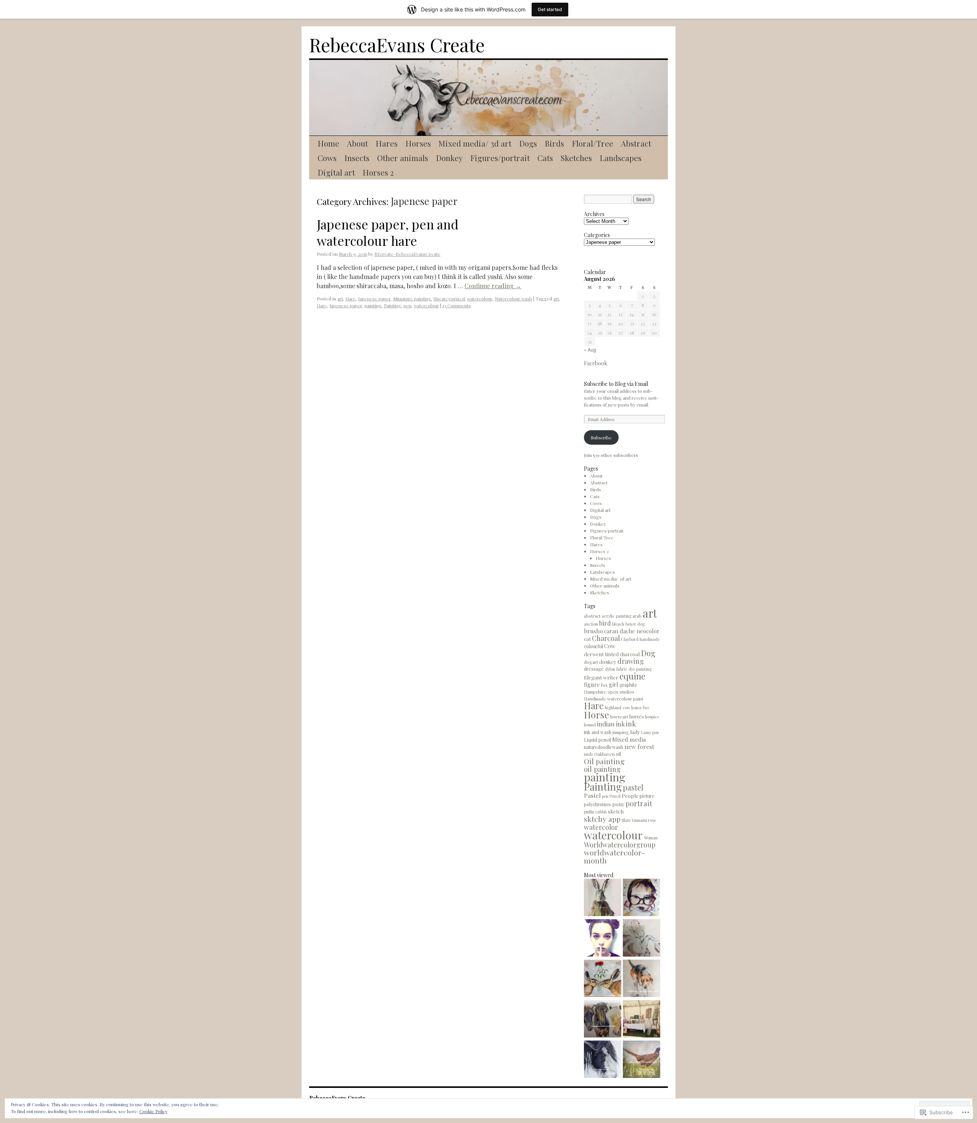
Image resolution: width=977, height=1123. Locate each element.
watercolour (479, 298)
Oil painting (604, 761)
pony (618, 803)
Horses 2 (378, 172)
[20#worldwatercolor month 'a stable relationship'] (602, 1019)
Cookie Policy (153, 1111)
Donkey (449, 157)
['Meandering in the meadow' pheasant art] (641, 1060)
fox (604, 685)
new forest (639, 746)
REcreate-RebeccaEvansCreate (407, 254)
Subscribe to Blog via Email (616, 383)
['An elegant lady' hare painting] (602, 898)
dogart (591, 662)
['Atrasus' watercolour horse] (641, 938)
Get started (550, 9)
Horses (418, 143)
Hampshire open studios (609, 692)
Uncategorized (449, 298)
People (630, 795)
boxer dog (635, 624)
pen (407, 305)
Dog (648, 653)
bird (605, 623)
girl (613, 684)
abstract (592, 616)
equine (632, 676)
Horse (596, 714)
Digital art (336, 172)
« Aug (590, 349)
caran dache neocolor (631, 631)
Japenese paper (374, 298)
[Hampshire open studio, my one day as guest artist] (641, 1019)
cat (587, 639)
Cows (327, 157)
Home (328, 143)
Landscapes (621, 157)
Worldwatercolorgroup (620, 844)
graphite (628, 684)
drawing (630, 661)
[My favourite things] (602, 1060)
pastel (633, 787)
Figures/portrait (500, 157)
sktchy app (602, 819)
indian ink (611, 724)
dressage (594, 668)
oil (618, 753)
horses (636, 716)
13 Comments (456, 305)
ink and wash (597, 732)
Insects (356, 157)
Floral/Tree (592, 143)
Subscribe (601, 437)
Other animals (402, 157)
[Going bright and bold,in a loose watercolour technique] (602, 938)
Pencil (615, 796)
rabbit (601, 812)
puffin (589, 812)
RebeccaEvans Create (397, 44)
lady (635, 731)
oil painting (602, 769)
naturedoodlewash (603, 747)
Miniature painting (412, 298)
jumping (621, 732)
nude (588, 754)
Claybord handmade (640, 639)
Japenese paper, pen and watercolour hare (387, 232)
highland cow (617, 707)
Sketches (576, 157)
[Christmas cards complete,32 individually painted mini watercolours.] (602, 979)
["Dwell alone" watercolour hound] (641, 979)
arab (637, 616)
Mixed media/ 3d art (475, 143)
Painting (392, 305)
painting (373, 305)
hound (590, 725)
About (357, 143)
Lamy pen (650, 732)
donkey (607, 661)
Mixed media (629, 739)
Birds (554, 143)
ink (631, 723)
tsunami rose (644, 820)
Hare (350, 298)
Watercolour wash (513, 298)
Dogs (528, 143)
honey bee (640, 707)
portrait (639, 803)
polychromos (597, 804)
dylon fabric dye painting (628, 669)
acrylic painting (616, 616)
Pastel (592, 795)
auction (591, 624)
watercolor (601, 827)
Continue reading (492, 286)
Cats (545, 157)
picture (647, 795)
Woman (651, 838)
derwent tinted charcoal (612, 654)
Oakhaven (604, 754)
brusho (593, 631)
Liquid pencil (597, 739)
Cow (609, 646)
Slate (626, 820)
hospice (652, 717)
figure (592, 684)
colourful (593, 646)
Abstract (636, 143)
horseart (619, 716)
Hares (387, 143)
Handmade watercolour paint (613, 698)
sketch (616, 811)
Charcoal (606, 638)
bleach (618, 624)
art (340, 298)
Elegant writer (601, 677)
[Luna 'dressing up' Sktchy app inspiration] (641, 898)
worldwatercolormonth (614, 856)
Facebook (595, 363)
